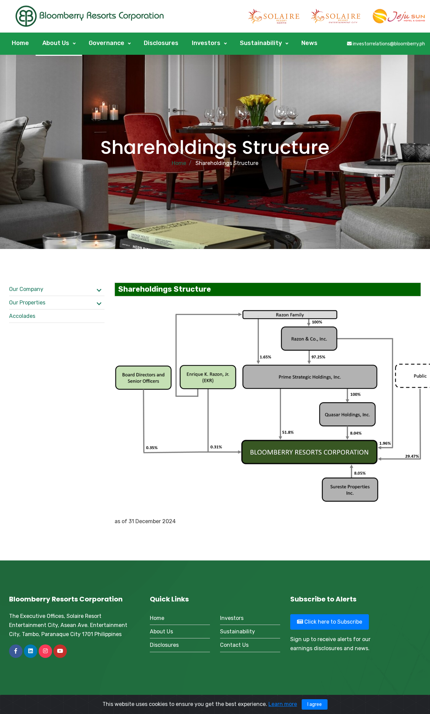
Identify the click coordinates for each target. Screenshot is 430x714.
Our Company (26, 289)
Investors (207, 43)
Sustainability (261, 43)
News (309, 43)
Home (20, 43)
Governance (107, 43)
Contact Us (234, 645)
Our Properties (27, 302)
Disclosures (161, 43)
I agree (314, 704)
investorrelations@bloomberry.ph (388, 44)
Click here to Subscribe (332, 622)
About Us (56, 43)
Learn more (282, 704)
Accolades (22, 316)
